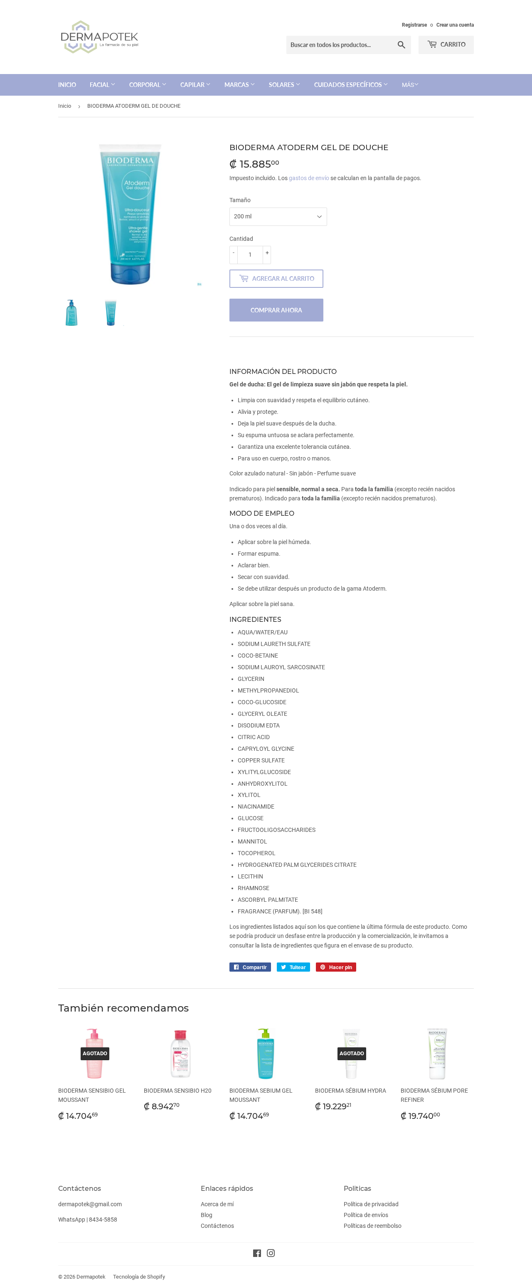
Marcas (237, 84)
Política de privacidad (371, 1204)
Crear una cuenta (455, 25)
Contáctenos (217, 1225)
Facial (100, 84)
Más (408, 85)
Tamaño (240, 200)
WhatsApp (71, 1219)
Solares (282, 84)
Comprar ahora (276, 310)
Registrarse (414, 25)
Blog (206, 1215)
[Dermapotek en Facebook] (257, 1254)
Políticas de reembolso (372, 1225)
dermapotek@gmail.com (90, 1204)
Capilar (193, 84)
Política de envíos (366, 1215)
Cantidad (241, 238)
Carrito (452, 44)
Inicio (67, 84)
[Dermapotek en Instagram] (271, 1254)
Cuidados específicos (348, 84)
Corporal (145, 84)
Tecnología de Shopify (139, 1277)
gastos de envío (309, 178)
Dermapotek (91, 1277)
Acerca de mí (217, 1204)
